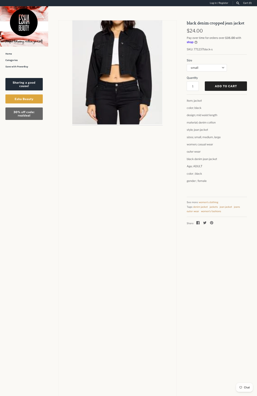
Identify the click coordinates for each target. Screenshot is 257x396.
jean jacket (226, 207)
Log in (213, 3)
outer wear (193, 211)
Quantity (192, 77)
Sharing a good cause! (24, 84)
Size (189, 60)
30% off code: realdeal (24, 113)
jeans (237, 207)
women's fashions (211, 211)
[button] (168, 218)
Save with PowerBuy (16, 66)
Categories (11, 60)
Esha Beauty (24, 99)
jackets (214, 207)
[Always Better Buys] (24, 26)
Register (223, 3)
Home (8, 53)
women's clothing (208, 202)
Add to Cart (226, 86)
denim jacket (200, 207)
